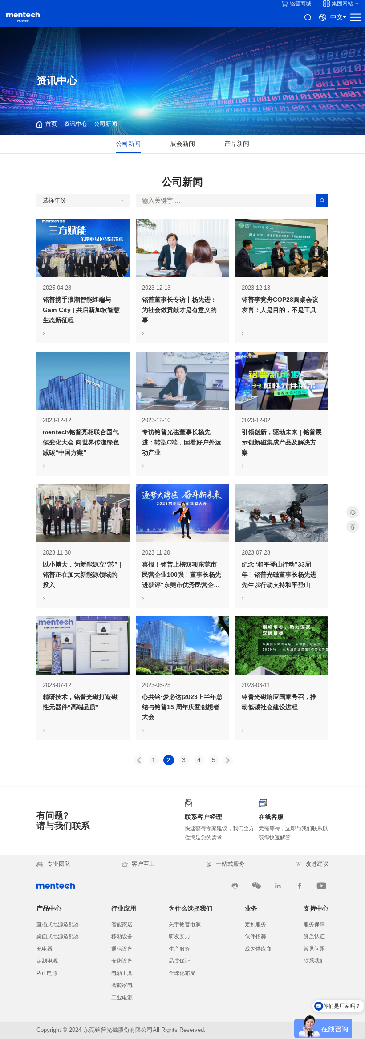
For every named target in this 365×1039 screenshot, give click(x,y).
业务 (251, 908)
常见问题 (314, 949)
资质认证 (314, 936)
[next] (228, 760)
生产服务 (179, 949)
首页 (51, 123)
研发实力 (179, 936)
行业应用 (123, 908)
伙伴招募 (255, 936)
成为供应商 (258, 949)
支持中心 (316, 908)
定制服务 (255, 924)
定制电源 (47, 961)
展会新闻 (182, 143)
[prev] (139, 760)
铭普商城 (300, 3)
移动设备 (122, 936)
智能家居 (122, 924)
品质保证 (179, 961)
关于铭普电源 (185, 924)
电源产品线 (23, 17)
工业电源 (122, 998)
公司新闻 (105, 123)
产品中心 (48, 908)
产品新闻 (236, 143)
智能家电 (122, 985)
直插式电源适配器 (57, 924)
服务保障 (314, 924)
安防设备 (122, 961)
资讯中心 (75, 123)
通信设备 (122, 949)
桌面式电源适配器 (57, 936)
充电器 (44, 949)
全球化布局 (182, 973)
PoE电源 (46, 973)
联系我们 (314, 961)
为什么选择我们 (190, 908)
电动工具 (122, 973)
